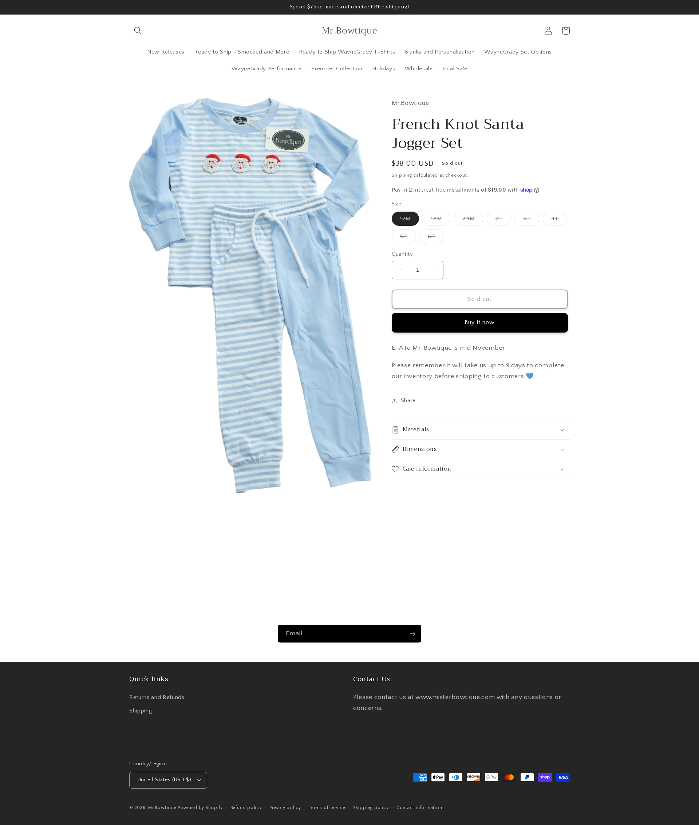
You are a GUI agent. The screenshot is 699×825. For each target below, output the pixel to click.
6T (436, 238)
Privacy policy (285, 807)
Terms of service (327, 807)
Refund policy (246, 807)
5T (408, 238)
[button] (138, 30)
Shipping (402, 175)
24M (472, 220)
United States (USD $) (164, 780)
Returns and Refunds (157, 697)
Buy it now (480, 322)
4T (559, 220)
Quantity (402, 254)
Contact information (419, 807)
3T (531, 220)
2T (503, 220)
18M (440, 220)
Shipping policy (371, 807)
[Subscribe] (412, 633)
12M (409, 220)
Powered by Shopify (200, 807)
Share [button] (408, 400)
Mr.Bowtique (162, 807)
